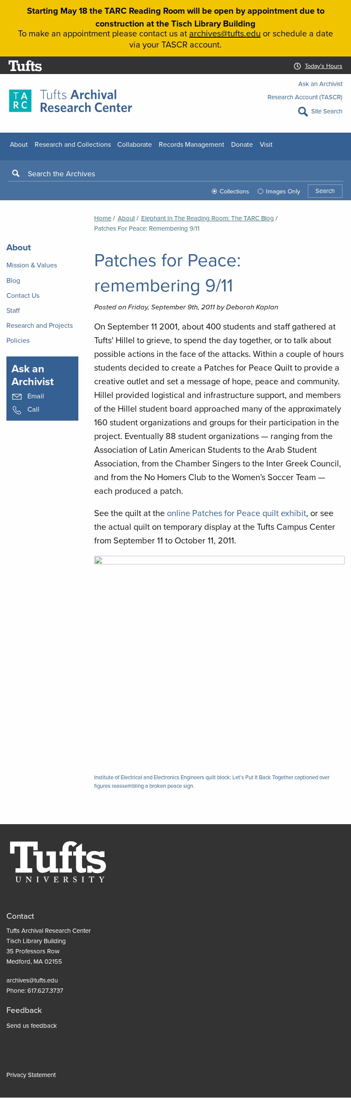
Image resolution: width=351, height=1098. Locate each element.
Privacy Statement (31, 1074)
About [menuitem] (19, 144)
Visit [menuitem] (266, 144)
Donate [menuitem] (242, 144)
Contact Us (22, 295)
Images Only (283, 191)
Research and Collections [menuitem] (73, 144)
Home (102, 218)
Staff (13, 310)
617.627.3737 (45, 990)
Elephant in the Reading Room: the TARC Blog (207, 218)
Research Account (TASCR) (305, 96)
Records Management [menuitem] (191, 144)
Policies (18, 340)
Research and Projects (39, 325)
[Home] (70, 100)
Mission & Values (31, 265)
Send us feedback (31, 1025)
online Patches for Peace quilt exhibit (236, 513)
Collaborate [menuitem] (134, 144)
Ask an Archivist (320, 83)
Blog (13, 280)
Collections (234, 191)
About (126, 218)
